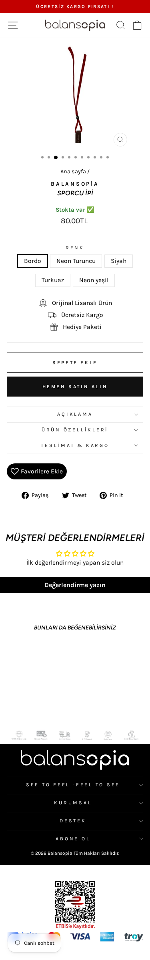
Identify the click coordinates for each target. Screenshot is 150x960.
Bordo (32, 261)
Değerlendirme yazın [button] (75, 585)
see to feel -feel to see (73, 785)
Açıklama (74, 414)
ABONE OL (73, 839)
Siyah (118, 261)
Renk (75, 248)
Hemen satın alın (75, 386)
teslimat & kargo (75, 445)
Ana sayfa (73, 171)
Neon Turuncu (76, 261)
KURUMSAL (73, 803)
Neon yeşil (93, 280)
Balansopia (75, 183)
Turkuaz (53, 280)
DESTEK (73, 821)
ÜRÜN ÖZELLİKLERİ (75, 430)
